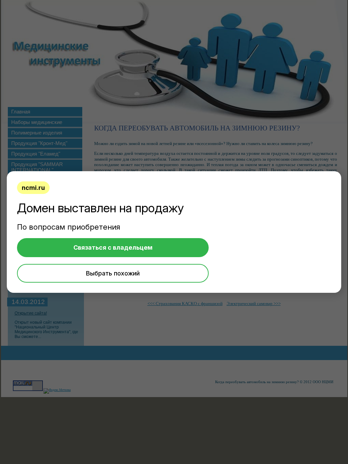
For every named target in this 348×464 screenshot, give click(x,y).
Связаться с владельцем (113, 247)
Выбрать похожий (113, 273)
